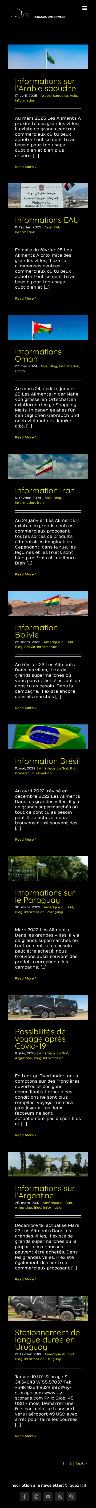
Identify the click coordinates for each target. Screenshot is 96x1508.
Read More (24, 167)
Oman (20, 371)
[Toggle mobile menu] (85, 8)
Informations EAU (47, 220)
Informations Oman (38, 355)
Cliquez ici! (75, 1485)
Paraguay (54, 912)
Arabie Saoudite (54, 96)
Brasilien (22, 773)
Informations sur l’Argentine (45, 1191)
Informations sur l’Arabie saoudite (45, 84)
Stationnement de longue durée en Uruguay (47, 1339)
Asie (73, 96)
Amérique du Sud (58, 642)
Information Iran (45, 490)
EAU (57, 227)
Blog (53, 366)
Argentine (23, 1058)
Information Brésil (47, 761)
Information (25, 100)
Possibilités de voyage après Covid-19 (40, 1038)
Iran (40, 503)
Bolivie (29, 647)
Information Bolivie (36, 631)
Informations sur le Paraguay (45, 896)
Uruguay (53, 1359)
